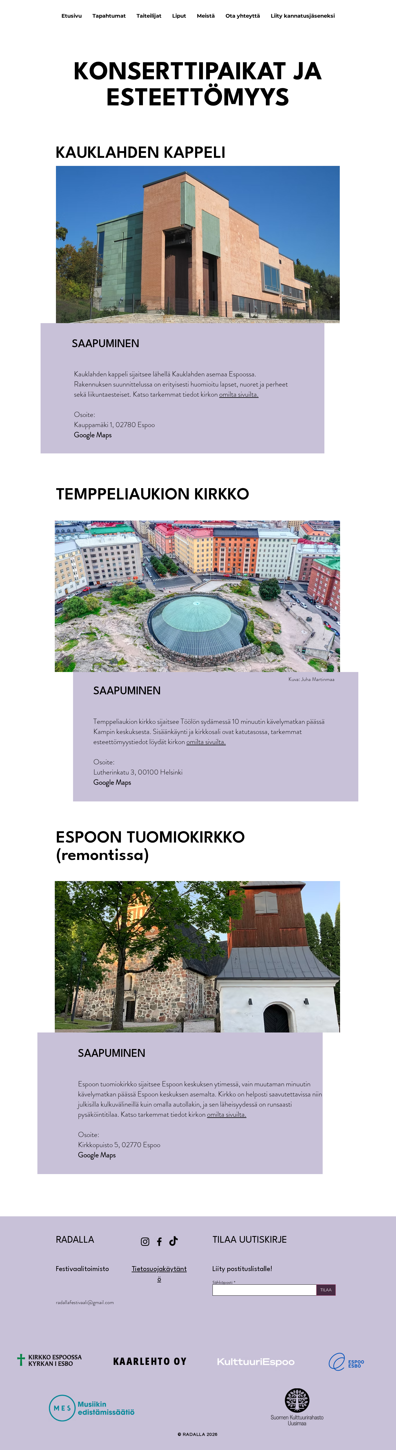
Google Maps (93, 435)
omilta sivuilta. (239, 394)
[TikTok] (173, 1241)
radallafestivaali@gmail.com (85, 1302)
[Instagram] (145, 1241)
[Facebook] (159, 1241)
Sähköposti (222, 1282)
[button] (179, 16)
